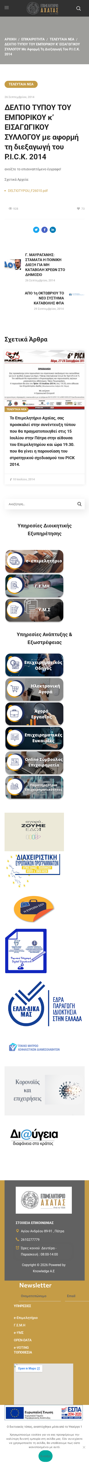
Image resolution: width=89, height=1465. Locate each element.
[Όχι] (84, 1447)
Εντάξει (46, 1456)
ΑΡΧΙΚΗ (10, 39)
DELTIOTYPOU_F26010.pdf (28, 191)
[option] (44, 417)
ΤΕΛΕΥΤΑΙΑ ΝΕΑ (62, 39)
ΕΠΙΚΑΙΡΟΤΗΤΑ (33, 39)
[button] (78, 8)
